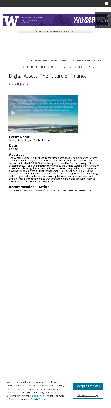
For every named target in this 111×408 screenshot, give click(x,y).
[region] (55, 390)
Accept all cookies (88, 386)
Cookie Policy (37, 399)
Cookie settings (40, 395)
